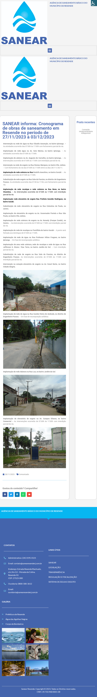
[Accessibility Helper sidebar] (94, 3)
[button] (50, 50)
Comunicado (24, 474)
